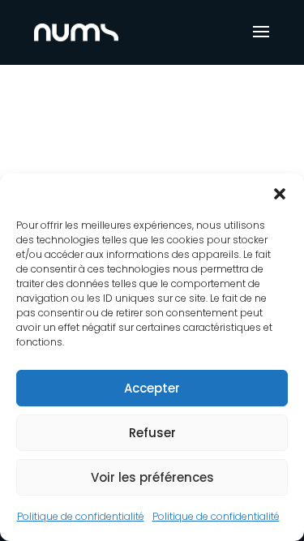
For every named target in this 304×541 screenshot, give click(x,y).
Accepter (152, 388)
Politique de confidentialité (80, 516)
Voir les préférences (152, 477)
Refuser (152, 432)
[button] (280, 194)
